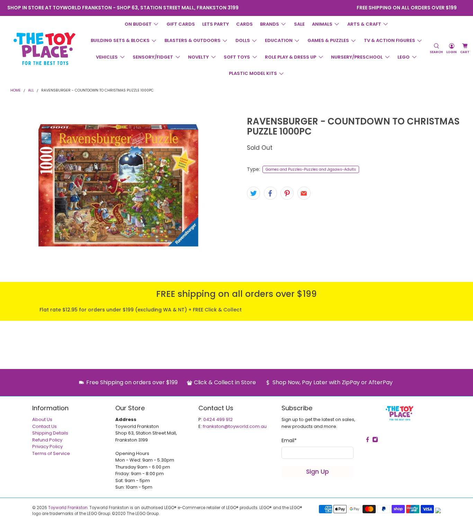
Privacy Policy (47, 446)
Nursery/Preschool (357, 57)
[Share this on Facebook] (270, 193)
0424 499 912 (218, 419)
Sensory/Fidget (153, 57)
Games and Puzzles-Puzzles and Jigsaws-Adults (311, 169)
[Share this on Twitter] (253, 193)
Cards (244, 24)
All (31, 91)
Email (289, 440)
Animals (322, 24)
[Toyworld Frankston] (44, 48)
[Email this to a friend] (304, 193)
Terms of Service (51, 453)
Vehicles (107, 57)
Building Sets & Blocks (120, 40)
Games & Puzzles (328, 40)
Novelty (198, 57)
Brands (269, 24)
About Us (42, 419)
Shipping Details (50, 433)
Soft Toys (237, 57)
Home (15, 91)
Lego (404, 57)
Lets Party (215, 24)
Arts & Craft (364, 24)
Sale (299, 24)
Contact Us (44, 426)
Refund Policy (47, 440)
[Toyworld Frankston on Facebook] (291, 8)
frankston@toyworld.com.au (235, 426)
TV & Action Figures (389, 40)
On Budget (138, 24)
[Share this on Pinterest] (287, 193)
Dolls (242, 40)
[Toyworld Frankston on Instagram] (300, 8)
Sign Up (317, 471)
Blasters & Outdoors (192, 40)
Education (279, 40)
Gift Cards (181, 24)
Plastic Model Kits (253, 73)
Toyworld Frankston (68, 507)
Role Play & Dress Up (290, 57)
